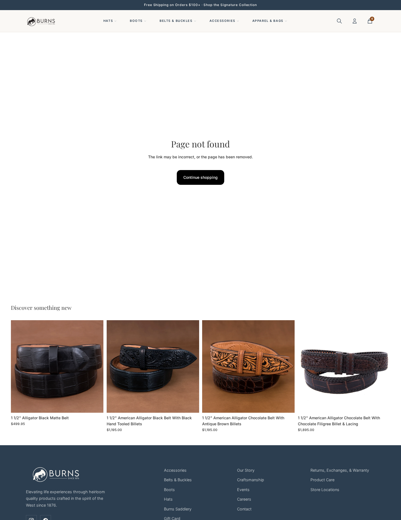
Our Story (246, 470)
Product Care (322, 479)
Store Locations (324, 489)
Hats (108, 21)
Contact (244, 509)
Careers (244, 499)
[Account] (354, 21)
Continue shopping (200, 177)
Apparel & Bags (267, 21)
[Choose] (95, 404)
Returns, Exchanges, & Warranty (339, 470)
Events (243, 489)
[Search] (339, 21)
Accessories (222, 21)
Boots (136, 21)
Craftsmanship (250, 479)
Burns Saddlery (177, 509)
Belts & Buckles (176, 21)
